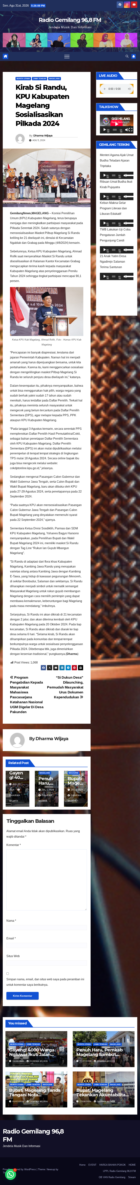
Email (11, 938)
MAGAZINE (73, 773)
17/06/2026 (86, 1101)
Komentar (13, 845)
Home (82, 1164)
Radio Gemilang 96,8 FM (70, 20)
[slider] (129, 175)
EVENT (92, 1164)
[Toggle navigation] (67, 56)
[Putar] (104, 130)
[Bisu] (127, 130)
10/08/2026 (18, 1061)
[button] (127, 56)
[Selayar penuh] (131, 130)
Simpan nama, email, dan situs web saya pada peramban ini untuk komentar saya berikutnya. (45, 982)
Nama (11, 920)
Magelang (54, 79)
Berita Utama (23, 79)
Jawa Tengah (39, 79)
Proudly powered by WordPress (20, 1169)
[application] (116, 124)
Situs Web (13, 956)
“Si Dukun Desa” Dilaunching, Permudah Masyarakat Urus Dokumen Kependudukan (65, 687)
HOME (132, 1164)
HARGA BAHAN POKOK (112, 1164)
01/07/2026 (86, 1061)
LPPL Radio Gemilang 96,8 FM (119, 1171)
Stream (132, 1177)
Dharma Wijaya (42, 135)
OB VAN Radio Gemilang (112, 1177)
